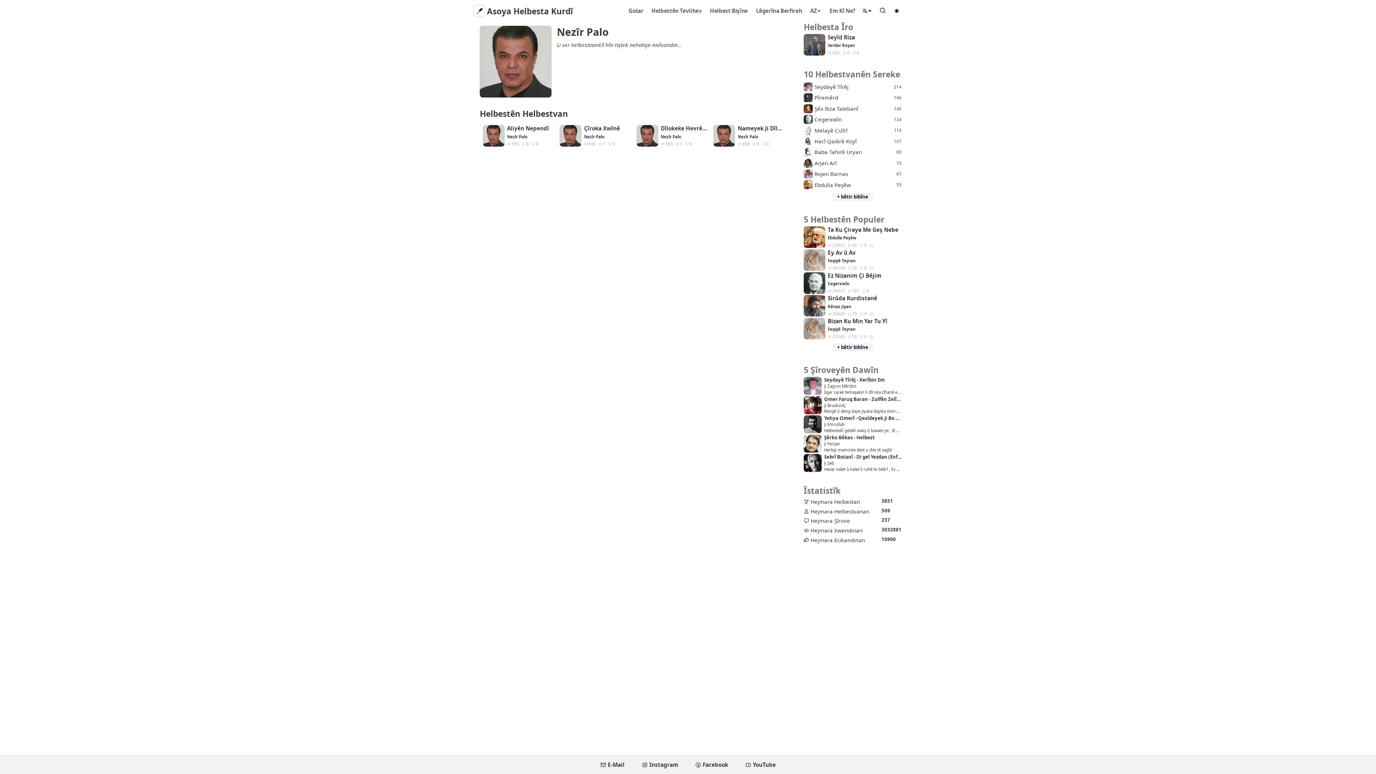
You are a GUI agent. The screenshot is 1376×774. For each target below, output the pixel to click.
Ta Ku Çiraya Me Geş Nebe (863, 229)
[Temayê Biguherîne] (897, 11)
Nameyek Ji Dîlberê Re (761, 128)
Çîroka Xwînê (602, 128)
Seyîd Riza (841, 37)
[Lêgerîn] (882, 10)
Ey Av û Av (842, 252)
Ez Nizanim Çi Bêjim (855, 275)
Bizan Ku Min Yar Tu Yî (857, 321)
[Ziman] (867, 11)
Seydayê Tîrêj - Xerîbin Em (854, 380)
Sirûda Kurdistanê (852, 298)
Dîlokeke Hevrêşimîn (684, 128)
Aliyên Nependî (528, 128)
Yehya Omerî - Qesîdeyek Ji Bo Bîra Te (863, 418)
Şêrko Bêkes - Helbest (849, 438)
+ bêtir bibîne (852, 197)
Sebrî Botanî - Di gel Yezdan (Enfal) (863, 457)
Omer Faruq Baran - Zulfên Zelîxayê (863, 399)
